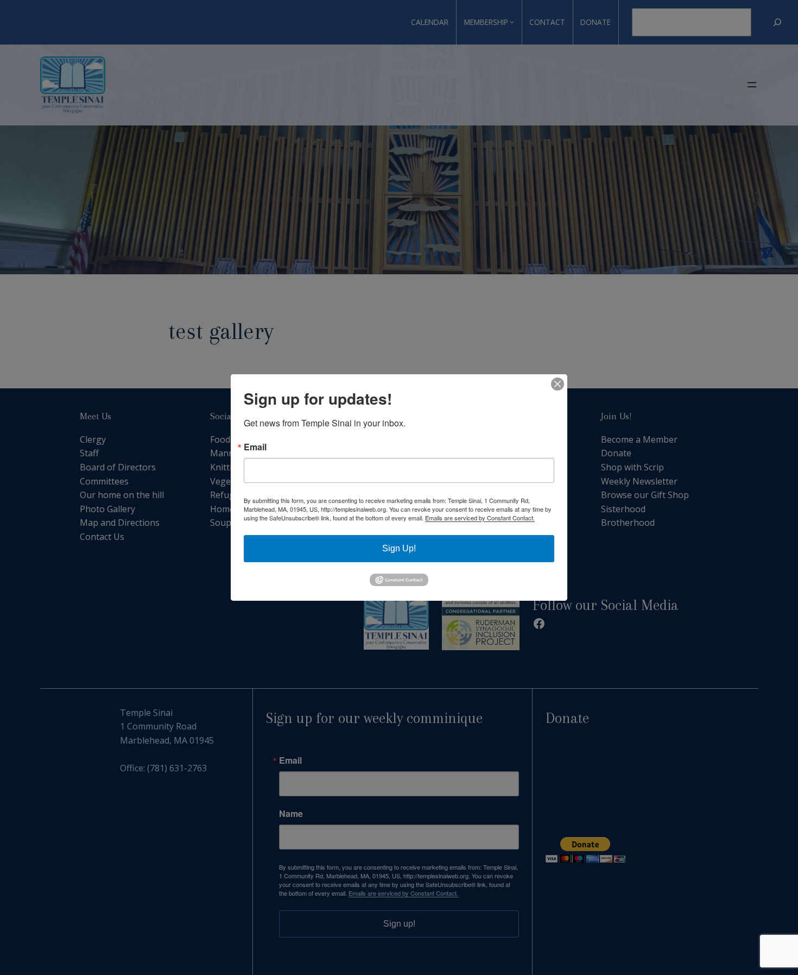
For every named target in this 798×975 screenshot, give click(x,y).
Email (255, 447)
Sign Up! (399, 548)
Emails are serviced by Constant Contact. (480, 517)
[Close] (557, 384)
